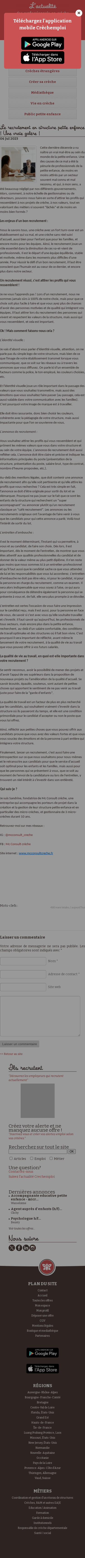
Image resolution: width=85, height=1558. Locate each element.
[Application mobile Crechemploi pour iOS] (43, 57)
